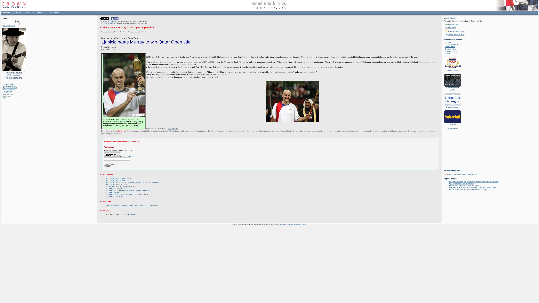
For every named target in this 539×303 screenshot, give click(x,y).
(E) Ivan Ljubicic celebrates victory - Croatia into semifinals (128, 190)
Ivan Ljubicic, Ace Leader (115, 181)
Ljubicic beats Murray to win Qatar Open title (461, 174)
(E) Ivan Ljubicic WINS (114, 196)
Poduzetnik (452, 124)
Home (105, 21)
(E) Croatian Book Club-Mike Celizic (461, 183)
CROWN (448, 42)
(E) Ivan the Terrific (113, 192)
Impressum (40, 12)
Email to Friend (453, 24)
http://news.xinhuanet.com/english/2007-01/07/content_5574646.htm (132, 205)
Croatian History (450, 49)
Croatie (447, 53)
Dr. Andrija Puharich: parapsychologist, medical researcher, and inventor (473, 182)
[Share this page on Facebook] (114, 19)
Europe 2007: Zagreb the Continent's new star (465, 185)
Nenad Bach (7, 96)
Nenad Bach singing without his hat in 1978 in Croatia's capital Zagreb (472, 187)
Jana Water (6, 93)
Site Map (18, 12)
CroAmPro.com (452, 70)
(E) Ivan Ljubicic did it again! (116, 188)
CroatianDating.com (9, 86)
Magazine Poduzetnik (10, 88)
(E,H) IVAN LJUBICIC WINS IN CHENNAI (121, 186)
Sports (112, 21)
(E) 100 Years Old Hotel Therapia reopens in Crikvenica (468, 189)
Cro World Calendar (451, 44)
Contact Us (29, 12)
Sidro (4, 98)
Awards (112, 23)
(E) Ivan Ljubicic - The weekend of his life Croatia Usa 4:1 (127, 194)
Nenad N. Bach (108, 32)
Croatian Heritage (451, 51)
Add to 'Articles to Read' (456, 34)
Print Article (452, 27)
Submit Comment (130, 214)
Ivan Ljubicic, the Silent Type (116, 184)
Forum (56, 12)
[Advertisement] (452, 151)
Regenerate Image (127, 157)
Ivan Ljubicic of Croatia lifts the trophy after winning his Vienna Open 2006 (134, 182)
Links (50, 12)
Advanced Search (9, 26)
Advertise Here (452, 128)
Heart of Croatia (8, 94)
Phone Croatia (7, 91)
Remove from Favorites (456, 31)
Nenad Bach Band (9, 89)
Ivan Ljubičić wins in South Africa (118, 179)
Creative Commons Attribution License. (293, 224)
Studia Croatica (450, 47)
